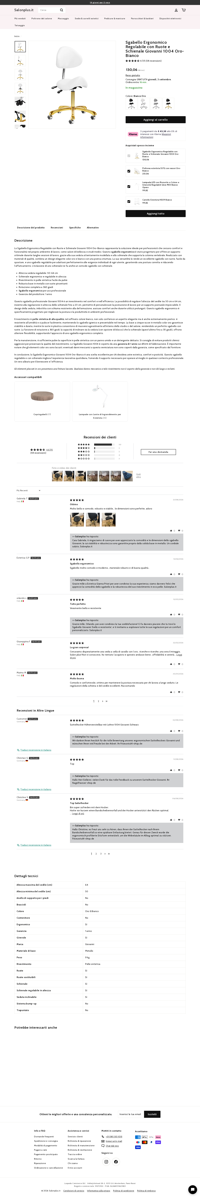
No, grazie (100, 608)
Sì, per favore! (100, 598)
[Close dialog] (132, 570)
